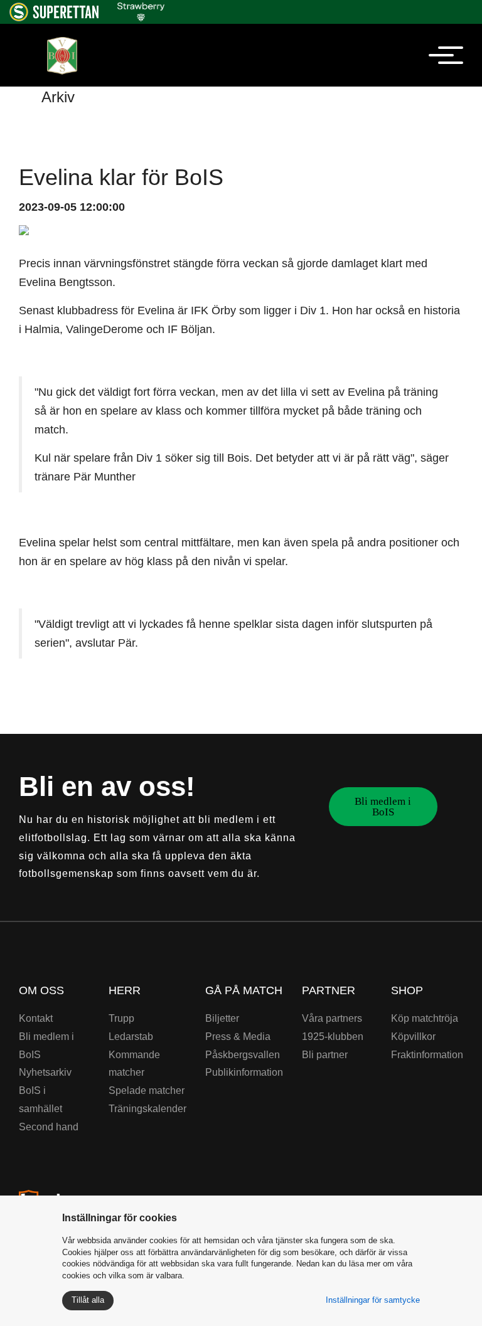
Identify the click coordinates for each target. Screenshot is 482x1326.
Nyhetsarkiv (45, 1072)
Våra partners (332, 1018)
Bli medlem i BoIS (383, 806)
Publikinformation (244, 1072)
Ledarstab (131, 1036)
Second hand (48, 1127)
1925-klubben (332, 1036)
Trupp (121, 1018)
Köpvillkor (413, 1036)
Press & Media (237, 1036)
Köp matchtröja (424, 1018)
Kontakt (36, 1018)
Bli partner (325, 1054)
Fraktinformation (427, 1054)
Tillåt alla (88, 1300)
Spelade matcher (147, 1090)
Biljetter (222, 1018)
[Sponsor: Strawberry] (140, 9)
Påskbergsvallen (242, 1054)
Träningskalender (147, 1108)
